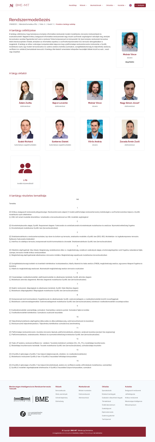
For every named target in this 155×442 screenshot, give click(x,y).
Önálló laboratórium (108, 405)
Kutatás (128, 387)
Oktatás (105, 387)
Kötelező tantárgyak (108, 394)
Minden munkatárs (85, 390)
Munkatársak (84, 387)
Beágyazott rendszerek (133, 390)
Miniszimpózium (130, 405)
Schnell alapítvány (62, 397)
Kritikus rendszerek (131, 397)
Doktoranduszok (84, 394)
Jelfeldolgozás (130, 394)
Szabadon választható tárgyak (112, 397)
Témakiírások (106, 401)
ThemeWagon (89, 433)
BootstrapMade (67, 433)
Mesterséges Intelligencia (133, 401)
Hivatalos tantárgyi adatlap (65, 24)
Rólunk (58, 387)
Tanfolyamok (106, 419)
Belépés (140, 5)
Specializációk (106, 390)
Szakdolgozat (106, 408)
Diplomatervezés (107, 412)
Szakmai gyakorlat (108, 415)
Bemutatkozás (60, 390)
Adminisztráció (84, 397)
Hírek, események (61, 394)
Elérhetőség (60, 401)
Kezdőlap (73, 5)
